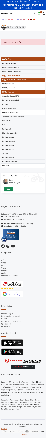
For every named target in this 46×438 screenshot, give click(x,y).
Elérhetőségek (7, 313)
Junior (3, 273)
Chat (8, 189)
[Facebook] (3, 245)
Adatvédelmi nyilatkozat (11, 321)
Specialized (6, 324)
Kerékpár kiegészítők (9, 276)
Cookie (4, 319)
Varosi (3, 263)
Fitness (4, 270)
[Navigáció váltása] (35, 27)
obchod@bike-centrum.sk (14, 219)
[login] (43, 13)
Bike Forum (5, 326)
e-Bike (3, 260)
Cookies (4, 429)
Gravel (4, 268)
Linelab (24, 434)
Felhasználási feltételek (10, 316)
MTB (3, 265)
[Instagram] (7, 245)
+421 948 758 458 (11, 217)
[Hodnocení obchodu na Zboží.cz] (12, 284)
